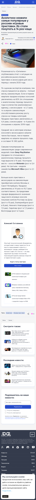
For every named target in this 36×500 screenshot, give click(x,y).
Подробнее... (7, 491)
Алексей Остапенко (12, 38)
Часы (13, 447)
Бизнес (4, 11)
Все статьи (18, 265)
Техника (4, 470)
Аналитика (9, 313)
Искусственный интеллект (2, 447)
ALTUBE (33, 447)
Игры (7, 447)
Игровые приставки (19, 313)
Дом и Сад (28, 447)
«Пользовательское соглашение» (12, 417)
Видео (3, 467)
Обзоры (4, 456)
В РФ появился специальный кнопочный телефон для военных (20, 276)
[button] (33, 2)
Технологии (5, 463)
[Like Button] (6, 43)
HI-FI (23, 447)
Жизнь (4, 320)
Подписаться (18, 407)
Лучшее (4, 460)
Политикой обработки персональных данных (15, 418)
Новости (4, 453)
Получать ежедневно (13, 410)
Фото (18, 447)
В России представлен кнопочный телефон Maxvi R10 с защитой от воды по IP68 (21, 298)
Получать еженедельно (14, 412)
